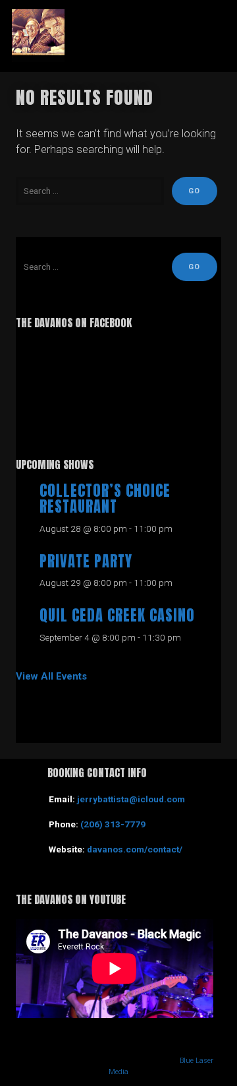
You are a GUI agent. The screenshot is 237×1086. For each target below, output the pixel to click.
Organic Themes (96, 1060)
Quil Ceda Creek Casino (117, 615)
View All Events (51, 676)
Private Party (86, 561)
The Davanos (118, 35)
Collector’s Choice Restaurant (105, 499)
